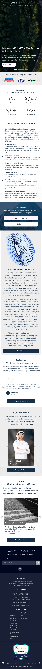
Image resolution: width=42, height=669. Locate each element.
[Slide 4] (26, 69)
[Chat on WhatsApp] (39, 663)
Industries (21, 224)
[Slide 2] (19, 69)
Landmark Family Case (14, 633)
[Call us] (3, 663)
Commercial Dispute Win (13, 624)
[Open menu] (38, 4)
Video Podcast (25, 618)
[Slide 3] (22, 69)
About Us (12, 613)
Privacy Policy (25, 613)
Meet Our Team (14, 621)
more (30, 585)
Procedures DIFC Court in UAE (14, 523)
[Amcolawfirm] (20, 4)
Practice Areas (21, 218)
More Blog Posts (21, 540)
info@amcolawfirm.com (23, 602)
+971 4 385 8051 (25, 600)
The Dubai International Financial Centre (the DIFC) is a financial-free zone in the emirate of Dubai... (20, 529)
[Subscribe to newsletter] (37, 563)
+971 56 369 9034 (23, 597)
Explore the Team (21, 470)
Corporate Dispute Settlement (15, 628)
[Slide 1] (15, 69)
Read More (26, 351)
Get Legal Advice (9, 65)
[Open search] (3, 4)
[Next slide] (38, 80)
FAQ (22, 615)
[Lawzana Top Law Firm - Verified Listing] (21, 652)
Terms (20, 666)
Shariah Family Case (14, 637)
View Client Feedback (21, 401)
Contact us (13, 618)
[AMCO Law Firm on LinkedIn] (20, 569)
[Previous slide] (3, 80)
